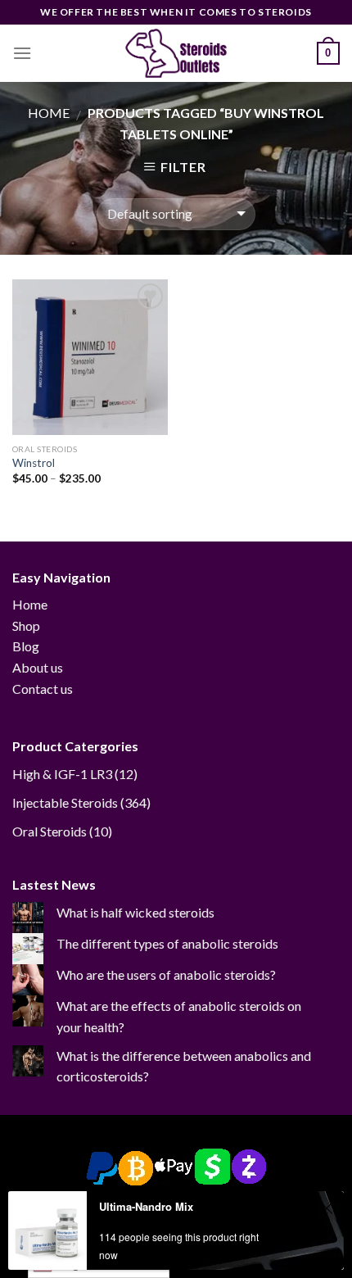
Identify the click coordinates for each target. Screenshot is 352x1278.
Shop (26, 625)
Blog (25, 646)
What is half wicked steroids (135, 912)
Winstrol (33, 462)
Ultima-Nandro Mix (146, 1206)
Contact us (42, 688)
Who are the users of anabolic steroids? (166, 974)
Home (49, 112)
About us (37, 667)
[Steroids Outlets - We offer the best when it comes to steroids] (176, 53)
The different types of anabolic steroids (167, 943)
